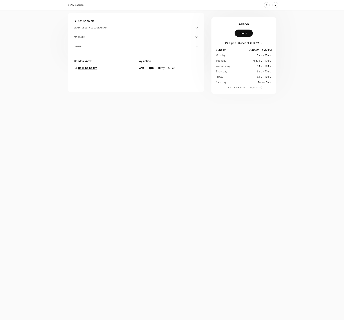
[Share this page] (267, 5)
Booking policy (87, 67)
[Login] (275, 5)
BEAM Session (76, 5)
